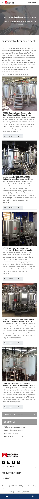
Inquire (11, 136)
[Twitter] (3, 462)
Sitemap (11, 492)
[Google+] (13, 462)
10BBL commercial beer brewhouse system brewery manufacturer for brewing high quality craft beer (18, 320)
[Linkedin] (8, 462)
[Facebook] (18, 462)
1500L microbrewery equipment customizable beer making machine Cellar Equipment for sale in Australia (19, 249)
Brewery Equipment (23, 492)
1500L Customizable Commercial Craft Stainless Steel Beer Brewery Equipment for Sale (18, 114)
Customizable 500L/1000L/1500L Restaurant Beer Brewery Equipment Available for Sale (19, 384)
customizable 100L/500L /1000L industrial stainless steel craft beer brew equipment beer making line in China (19, 178)
